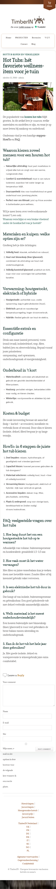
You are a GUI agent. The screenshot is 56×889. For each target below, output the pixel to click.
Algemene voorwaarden (27, 856)
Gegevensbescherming (28, 860)
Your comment (9, 682)
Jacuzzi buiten (28, 817)
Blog (33, 44)
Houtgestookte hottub (27, 810)
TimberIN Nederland (27, 823)
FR (27, 830)
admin (21, 77)
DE (27, 833)
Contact (24, 44)
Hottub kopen (27, 803)
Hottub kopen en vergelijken (21, 54)
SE (27, 844)
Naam (5, 711)
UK (27, 826)
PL (28, 850)
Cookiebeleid (28, 863)
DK (27, 837)
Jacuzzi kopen (28, 807)
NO (27, 847)
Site (4, 734)
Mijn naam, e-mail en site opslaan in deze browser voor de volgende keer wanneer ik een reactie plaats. (9, 767)
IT (28, 840)
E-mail (6, 722)
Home (8, 38)
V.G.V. (47, 38)
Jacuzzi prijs (27, 814)
